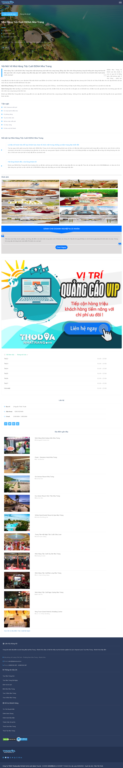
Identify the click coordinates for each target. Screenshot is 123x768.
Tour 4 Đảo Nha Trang (9, 697)
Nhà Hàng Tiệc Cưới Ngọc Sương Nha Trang (49, 592)
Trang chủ (4, 42)
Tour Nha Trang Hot (8, 676)
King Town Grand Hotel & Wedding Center (48, 611)
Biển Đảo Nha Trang (9, 689)
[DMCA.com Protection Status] (9, 739)
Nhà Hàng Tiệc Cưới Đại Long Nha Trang (48, 573)
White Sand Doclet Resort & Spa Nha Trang (49, 515)
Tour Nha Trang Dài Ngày (10, 680)
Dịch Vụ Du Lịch (7, 684)
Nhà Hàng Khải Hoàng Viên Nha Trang (47, 438)
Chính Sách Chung (8, 713)
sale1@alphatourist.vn (14, 661)
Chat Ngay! (61, 247)
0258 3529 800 (7, 30)
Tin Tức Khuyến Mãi (8, 709)
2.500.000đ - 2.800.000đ (10, 36)
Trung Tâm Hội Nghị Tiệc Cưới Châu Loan (48, 534)
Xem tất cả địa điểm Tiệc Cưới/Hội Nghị (17, 631)
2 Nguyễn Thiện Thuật (8, 33)
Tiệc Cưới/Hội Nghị (10, 14)
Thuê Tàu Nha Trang (9, 731)
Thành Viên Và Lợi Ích (9, 722)
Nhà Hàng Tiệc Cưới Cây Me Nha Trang (47, 554)
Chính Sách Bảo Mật (8, 718)
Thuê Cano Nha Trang (9, 726)
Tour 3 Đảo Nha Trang (9, 693)
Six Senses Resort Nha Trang (44, 476)
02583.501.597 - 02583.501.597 (17, 665)
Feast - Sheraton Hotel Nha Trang (46, 457)
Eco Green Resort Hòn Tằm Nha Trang (47, 496)
